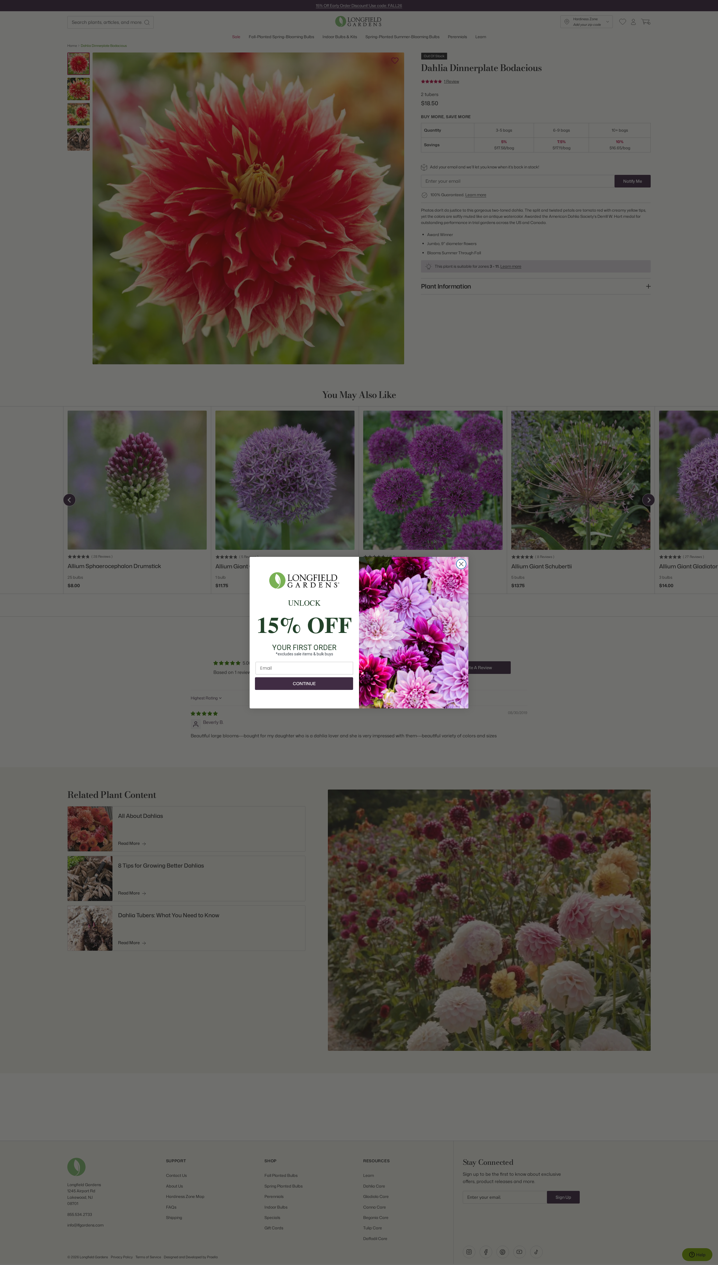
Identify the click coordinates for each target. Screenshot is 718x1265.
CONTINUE (304, 684)
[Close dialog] (461, 564)
